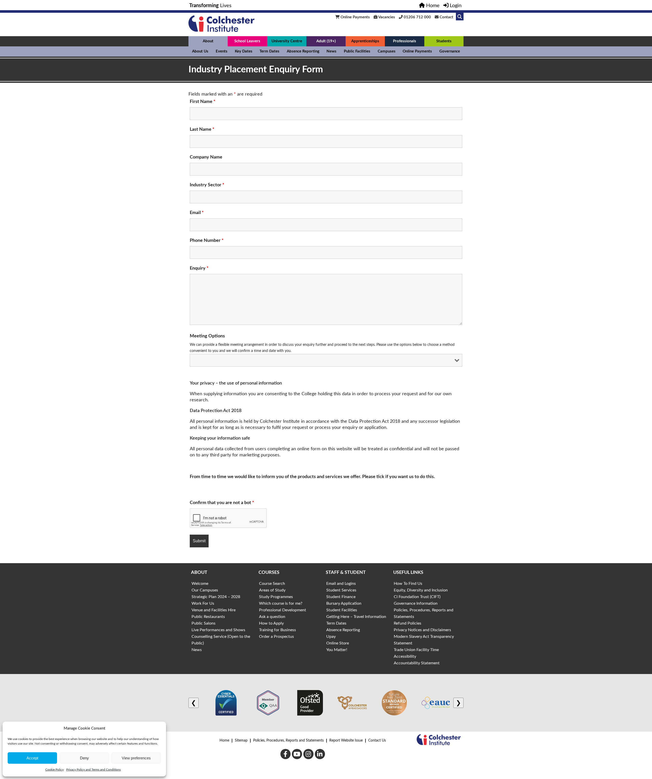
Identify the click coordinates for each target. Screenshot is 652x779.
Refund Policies (407, 623)
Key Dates (243, 51)
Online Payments (354, 17)
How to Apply (271, 623)
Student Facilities (341, 610)
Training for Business (277, 630)
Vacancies (386, 17)
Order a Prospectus (276, 637)
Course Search (272, 584)
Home (224, 740)
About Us (200, 51)
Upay (331, 637)
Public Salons (203, 623)
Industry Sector (207, 185)
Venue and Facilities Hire (214, 610)
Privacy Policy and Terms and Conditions (93, 769)
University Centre (286, 41)
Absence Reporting (303, 51)
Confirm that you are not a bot (222, 502)
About (208, 41)
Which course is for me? (280, 603)
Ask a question (272, 617)
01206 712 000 (417, 17)
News (331, 51)
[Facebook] (285, 754)
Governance (449, 51)
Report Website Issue (346, 740)
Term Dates (269, 51)
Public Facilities (357, 51)
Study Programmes (276, 597)
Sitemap (241, 740)
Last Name (202, 129)
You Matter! (336, 650)
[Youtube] (297, 754)
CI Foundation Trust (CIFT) (417, 597)
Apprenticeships (365, 41)
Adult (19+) (326, 41)
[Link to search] (460, 16)
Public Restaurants (208, 617)
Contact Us (377, 740)
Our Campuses (205, 590)
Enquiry (199, 268)
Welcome (200, 584)
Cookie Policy (54, 769)
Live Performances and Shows (218, 630)
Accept (32, 758)
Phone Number (207, 240)
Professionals (404, 41)
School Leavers (247, 41)
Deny (84, 758)
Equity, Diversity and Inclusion (421, 590)
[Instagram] (308, 754)
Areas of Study (272, 590)
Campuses (387, 51)
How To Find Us (408, 584)
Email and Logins (341, 584)
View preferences (136, 758)
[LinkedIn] (320, 754)
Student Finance (341, 597)
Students (444, 41)
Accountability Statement (417, 663)
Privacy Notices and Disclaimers (422, 630)
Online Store (337, 643)
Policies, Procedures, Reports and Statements (288, 740)
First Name (202, 101)
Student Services (341, 590)
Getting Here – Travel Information (356, 617)
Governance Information (416, 603)
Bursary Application (343, 603)
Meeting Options (207, 336)
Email (197, 212)
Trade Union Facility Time (416, 650)
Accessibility (405, 656)
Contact (446, 17)
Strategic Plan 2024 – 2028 (216, 597)
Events (221, 51)
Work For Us (203, 603)
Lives (210, 5)
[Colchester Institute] (221, 30)
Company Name (206, 157)
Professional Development (282, 610)
